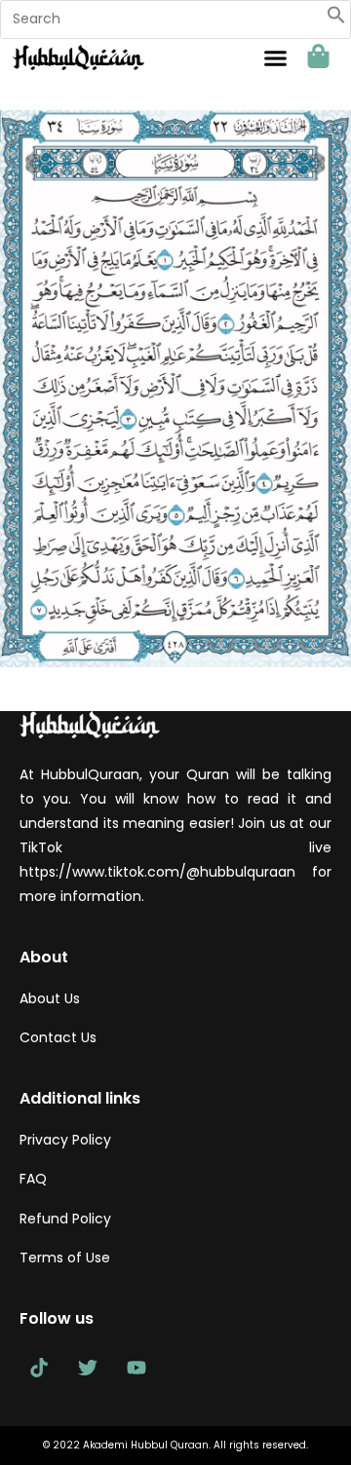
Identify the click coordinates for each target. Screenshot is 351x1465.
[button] (336, 19)
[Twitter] (87, 1367)
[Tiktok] (39, 1367)
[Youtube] (136, 1367)
